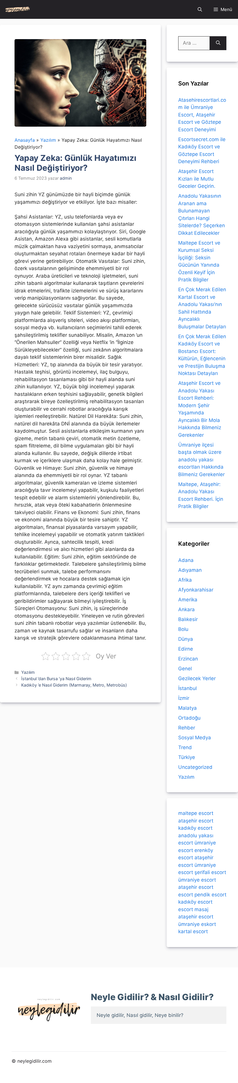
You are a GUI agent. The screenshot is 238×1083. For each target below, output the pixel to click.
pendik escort (210, 895)
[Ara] (218, 43)
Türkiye (186, 757)
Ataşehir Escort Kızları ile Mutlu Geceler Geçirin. (196, 178)
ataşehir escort (195, 821)
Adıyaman (190, 570)
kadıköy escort (195, 828)
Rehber (186, 728)
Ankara (186, 609)
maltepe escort (195, 813)
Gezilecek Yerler (197, 678)
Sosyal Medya (194, 737)
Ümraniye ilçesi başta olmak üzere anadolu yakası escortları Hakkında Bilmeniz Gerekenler (201, 459)
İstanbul (187, 688)
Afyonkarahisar (195, 590)
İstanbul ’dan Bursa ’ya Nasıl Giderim (56, 678)
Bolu (183, 629)
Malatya (187, 708)
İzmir (183, 698)
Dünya (185, 639)
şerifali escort (210, 872)
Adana (186, 560)
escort (185, 895)
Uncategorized (195, 767)
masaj (201, 909)
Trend (185, 747)
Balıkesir (188, 619)
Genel (185, 668)
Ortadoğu (189, 718)
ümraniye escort (197, 880)
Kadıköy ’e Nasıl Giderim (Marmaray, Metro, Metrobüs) (74, 684)
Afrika (185, 580)
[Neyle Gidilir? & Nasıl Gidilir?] (17, 9)
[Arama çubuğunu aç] (200, 9)
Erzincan (188, 659)
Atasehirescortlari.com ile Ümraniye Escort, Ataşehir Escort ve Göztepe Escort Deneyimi (202, 114)
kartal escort (193, 931)
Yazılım (28, 672)
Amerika (187, 600)
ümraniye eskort (197, 924)
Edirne (185, 649)
